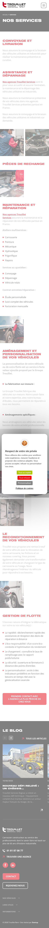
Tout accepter (24, 472)
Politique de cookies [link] (24, 488)
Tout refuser (24, 478)
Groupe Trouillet (14, 5)
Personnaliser (24, 483)
